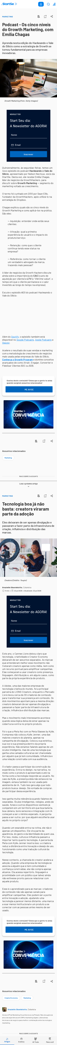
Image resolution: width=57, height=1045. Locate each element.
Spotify (15, 336)
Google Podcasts (25, 339)
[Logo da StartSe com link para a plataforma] (9, 4)
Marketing (7, 16)
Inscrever (28, 154)
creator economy (11, 998)
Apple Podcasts (43, 339)
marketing (8, 458)
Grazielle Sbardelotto (12, 587)
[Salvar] (45, 16)
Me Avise (29, 389)
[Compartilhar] (52, 16)
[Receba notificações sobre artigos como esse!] (38, 16)
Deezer (6, 342)
